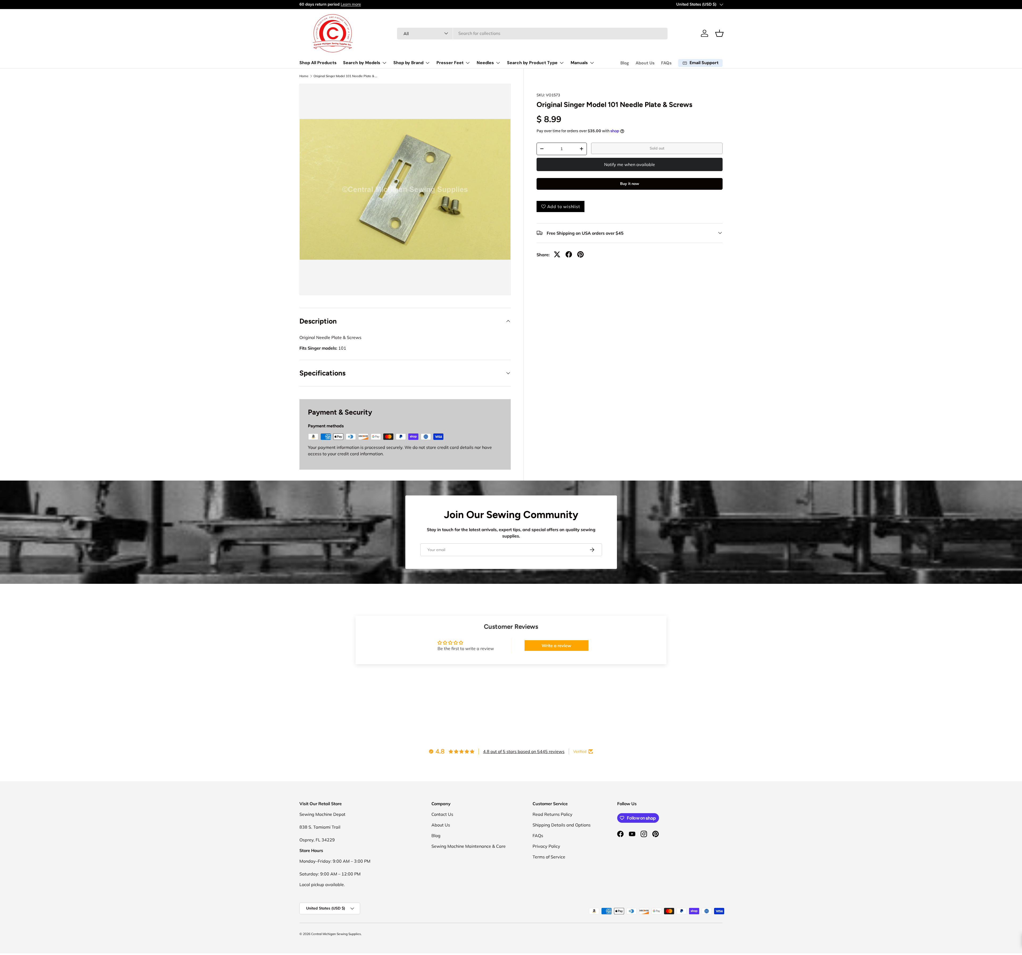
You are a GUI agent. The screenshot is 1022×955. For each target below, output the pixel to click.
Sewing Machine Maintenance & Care (468, 846)
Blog (624, 63)
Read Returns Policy (552, 814)
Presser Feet (450, 62)
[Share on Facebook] (569, 254)
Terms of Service (549, 856)
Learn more (351, 4)
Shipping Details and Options (562, 825)
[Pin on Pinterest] (580, 254)
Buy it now (629, 183)
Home (303, 76)
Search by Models (361, 62)
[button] (719, 33)
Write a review (556, 645)
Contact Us (442, 814)
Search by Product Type (532, 62)
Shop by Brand (408, 62)
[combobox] (532, 33)
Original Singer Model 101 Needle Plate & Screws (345, 76)
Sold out (657, 148)
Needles (485, 62)
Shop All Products (318, 62)
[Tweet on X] (557, 254)
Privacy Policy (546, 846)
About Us (645, 63)
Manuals (579, 62)
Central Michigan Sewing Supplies (336, 934)
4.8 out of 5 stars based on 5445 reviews (523, 751)
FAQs (666, 63)
